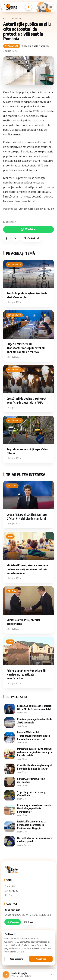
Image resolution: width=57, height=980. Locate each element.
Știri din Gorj (26, 208)
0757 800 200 (12, 910)
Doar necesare (16, 959)
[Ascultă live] (28, 7)
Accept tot (41, 959)
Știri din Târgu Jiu (44, 208)
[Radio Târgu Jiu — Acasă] (10, 7)
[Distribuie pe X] (15, 238)
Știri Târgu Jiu (11, 890)
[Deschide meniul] (51, 7)
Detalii (20, 951)
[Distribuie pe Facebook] (6, 238)
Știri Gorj (8, 895)
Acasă (5, 18)
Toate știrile (10, 886)
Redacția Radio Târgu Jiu (35, 46)
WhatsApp (30, 229)
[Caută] (43, 7)
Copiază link (33, 238)
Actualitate (16, 18)
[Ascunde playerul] (51, 974)
